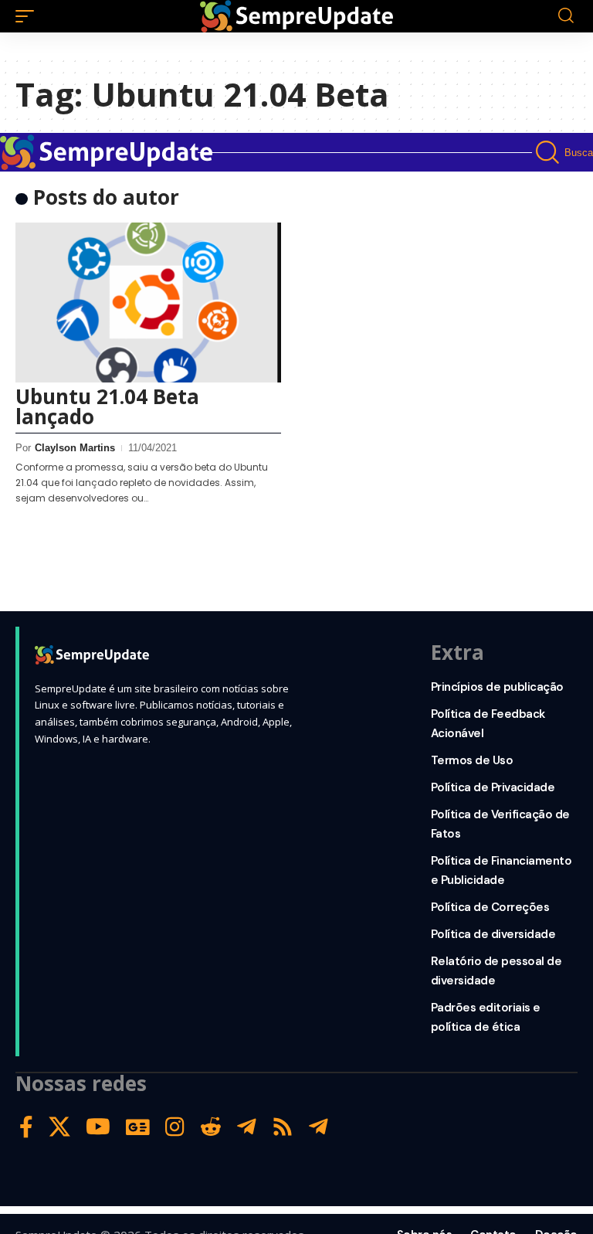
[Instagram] (174, 1127)
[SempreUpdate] (296, 16)
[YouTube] (98, 1127)
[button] (28, 16)
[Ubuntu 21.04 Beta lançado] (148, 302)
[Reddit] (210, 1127)
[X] (59, 1127)
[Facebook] (26, 1127)
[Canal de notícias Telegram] (318, 1127)
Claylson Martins (75, 448)
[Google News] (138, 1127)
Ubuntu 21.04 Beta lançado (107, 406)
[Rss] (282, 1127)
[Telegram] (246, 1127)
